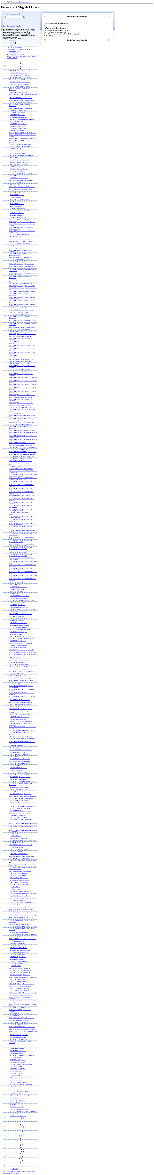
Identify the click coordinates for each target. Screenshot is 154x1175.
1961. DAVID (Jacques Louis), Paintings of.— (21, 77)
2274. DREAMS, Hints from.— (18, 957)
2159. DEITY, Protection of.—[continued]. (20, 643)
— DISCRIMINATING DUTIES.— (19, 854)
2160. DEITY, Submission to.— (18, 645)
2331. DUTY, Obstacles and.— (18, 1098)
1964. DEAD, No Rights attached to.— (20, 84)
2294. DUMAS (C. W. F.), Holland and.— (20, 1007)
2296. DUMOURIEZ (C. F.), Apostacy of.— (20, 1013)
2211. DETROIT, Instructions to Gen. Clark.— (21, 781)
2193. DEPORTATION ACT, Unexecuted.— (20, 736)
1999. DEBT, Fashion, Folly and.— (19, 169)
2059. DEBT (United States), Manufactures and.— (22, 334)
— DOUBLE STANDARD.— (17, 941)
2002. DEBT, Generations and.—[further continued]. (23, 175)
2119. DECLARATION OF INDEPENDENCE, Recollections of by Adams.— (21, 527)
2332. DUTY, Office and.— (17, 1100)
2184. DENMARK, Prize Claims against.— (20, 709)
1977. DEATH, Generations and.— (19, 117)
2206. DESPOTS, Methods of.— (18, 768)
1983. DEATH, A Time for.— (17, 130)
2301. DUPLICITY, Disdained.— (18, 1024)
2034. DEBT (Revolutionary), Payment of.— (21, 261)
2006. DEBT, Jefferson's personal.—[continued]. (22, 187)
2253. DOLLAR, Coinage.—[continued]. (20, 902)
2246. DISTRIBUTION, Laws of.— (19, 882)
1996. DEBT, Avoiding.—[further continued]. (21, 162)
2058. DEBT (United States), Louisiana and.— (21, 331)
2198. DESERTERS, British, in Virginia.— (20, 750)
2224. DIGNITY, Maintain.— (17, 815)
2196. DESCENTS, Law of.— (18, 745)
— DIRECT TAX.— (16, 833)
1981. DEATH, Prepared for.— (18, 126)
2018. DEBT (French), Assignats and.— (20, 219)
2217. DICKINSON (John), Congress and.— (21, 798)
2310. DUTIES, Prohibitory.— (18, 1048)
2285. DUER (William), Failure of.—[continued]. (22, 983)
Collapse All (7, 1173)
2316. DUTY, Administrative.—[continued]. (20, 1064)
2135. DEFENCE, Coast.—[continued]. (20, 584)
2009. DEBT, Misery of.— (17, 195)
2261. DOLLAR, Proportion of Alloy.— (20, 924)
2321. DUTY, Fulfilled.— (17, 1075)
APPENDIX (14, 1169)
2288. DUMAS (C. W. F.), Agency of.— (20, 990)
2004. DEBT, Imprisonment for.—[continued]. (21, 180)
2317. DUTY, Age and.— (17, 1066)
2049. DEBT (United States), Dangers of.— (20, 307)
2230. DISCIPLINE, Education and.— (20, 838)
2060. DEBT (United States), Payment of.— (20, 336)
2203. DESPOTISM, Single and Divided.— (20, 761)
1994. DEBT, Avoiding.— (17, 157)
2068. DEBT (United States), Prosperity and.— (21, 361)
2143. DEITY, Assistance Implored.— (19, 607)
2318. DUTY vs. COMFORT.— (18, 1068)
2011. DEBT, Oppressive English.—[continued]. (22, 201)
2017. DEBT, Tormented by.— (18, 217)
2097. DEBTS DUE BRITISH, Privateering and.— (22, 447)
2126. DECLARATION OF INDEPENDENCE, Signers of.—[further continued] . (21, 555)
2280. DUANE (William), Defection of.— (20, 972)
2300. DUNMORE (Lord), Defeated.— (20, 1022)
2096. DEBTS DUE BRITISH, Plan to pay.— (21, 445)
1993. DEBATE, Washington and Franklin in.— (21, 155)
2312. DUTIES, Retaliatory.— (18, 1053)
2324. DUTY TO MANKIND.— (18, 1082)
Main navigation (24, 2)
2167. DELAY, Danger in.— (17, 662)
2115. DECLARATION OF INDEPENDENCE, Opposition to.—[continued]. (21, 510)
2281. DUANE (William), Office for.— (20, 974)
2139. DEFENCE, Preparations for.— (19, 596)
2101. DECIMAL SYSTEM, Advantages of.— (21, 456)
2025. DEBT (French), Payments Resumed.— (21, 239)
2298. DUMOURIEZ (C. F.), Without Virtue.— (21, 1018)
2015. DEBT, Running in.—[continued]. (20, 210)
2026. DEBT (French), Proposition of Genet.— (21, 241)
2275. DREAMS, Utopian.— (17, 959)
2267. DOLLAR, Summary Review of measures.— (22, 939)
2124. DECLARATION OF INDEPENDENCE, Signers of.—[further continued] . (21, 548)
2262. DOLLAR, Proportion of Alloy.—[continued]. (23, 926)
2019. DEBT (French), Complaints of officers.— (22, 222)
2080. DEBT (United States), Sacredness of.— (21, 397)
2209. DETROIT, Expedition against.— (20, 777)
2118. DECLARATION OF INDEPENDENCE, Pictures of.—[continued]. (21, 523)
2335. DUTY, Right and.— (17, 1107)
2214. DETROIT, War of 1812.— (18, 789)
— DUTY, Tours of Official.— (18, 1116)
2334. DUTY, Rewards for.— (17, 1104)
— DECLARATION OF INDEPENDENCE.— (21, 469)
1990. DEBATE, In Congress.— (18, 148)
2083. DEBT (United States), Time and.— (20, 405)
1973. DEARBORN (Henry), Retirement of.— (21, 108)
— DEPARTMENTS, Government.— (19, 717)
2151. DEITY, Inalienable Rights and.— (20, 625)
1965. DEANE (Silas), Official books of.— (20, 86)
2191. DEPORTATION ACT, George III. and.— (21, 730)
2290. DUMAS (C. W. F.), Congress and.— (20, 995)
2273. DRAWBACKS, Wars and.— (19, 954)
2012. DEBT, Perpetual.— (17, 204)
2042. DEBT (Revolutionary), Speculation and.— (22, 286)
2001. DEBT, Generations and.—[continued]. (21, 173)
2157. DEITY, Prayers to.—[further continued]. (21, 638)
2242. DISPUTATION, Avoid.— (18, 873)
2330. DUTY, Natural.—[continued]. (19, 1095)
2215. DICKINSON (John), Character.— (20, 794)
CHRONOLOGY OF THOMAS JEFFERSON (20, 50)
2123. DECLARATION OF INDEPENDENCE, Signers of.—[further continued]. (21, 544)
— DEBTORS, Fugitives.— (17, 413)
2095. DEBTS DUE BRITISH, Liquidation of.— (22, 443)
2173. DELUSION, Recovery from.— (19, 675)
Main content (15, 2)
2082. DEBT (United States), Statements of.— (21, 402)
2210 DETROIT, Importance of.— (19, 779)
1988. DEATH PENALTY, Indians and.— (20, 144)
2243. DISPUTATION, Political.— (19, 875)
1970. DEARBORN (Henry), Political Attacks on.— (22, 100)
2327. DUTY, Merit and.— (17, 1089)
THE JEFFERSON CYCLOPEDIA (16, 54)
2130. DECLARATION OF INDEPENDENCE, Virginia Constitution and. (21, 569)
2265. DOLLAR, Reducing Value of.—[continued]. (22, 934)
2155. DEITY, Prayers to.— (17, 634)
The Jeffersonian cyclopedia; (12, 26)
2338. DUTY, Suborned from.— (18, 1113)
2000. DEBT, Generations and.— (18, 171)
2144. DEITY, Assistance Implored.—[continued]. (22, 609)
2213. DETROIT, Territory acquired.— (20, 787)
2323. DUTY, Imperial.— (17, 1080)
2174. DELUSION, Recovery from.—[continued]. (22, 678)
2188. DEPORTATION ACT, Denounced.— (20, 721)
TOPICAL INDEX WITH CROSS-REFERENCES (21, 1171)
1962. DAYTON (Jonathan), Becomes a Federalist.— (23, 79)
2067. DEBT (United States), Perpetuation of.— (21, 359)
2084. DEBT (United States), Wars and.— (20, 407)
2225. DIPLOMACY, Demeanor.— (19, 817)
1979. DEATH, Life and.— (17, 121)
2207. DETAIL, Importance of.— (18, 772)
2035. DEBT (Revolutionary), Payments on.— (21, 264)
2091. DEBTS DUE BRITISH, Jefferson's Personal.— (23, 430)
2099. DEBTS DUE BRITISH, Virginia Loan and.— (22, 452)
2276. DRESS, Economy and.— (18, 961)
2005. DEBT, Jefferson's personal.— (19, 184)
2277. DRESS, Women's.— (17, 963)
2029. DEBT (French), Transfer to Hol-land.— (21, 248)
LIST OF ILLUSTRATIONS (15, 47)
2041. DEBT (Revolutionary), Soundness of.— (21, 283)
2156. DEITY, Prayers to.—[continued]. (20, 636)
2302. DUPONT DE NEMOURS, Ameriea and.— (22, 1027)
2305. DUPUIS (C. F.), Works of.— (19, 1035)
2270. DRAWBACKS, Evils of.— (18, 948)
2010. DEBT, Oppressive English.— (19, 199)
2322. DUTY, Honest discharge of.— (19, 1077)
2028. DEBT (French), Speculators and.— (20, 245)
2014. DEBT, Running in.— (17, 208)
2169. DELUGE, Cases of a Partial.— (19, 666)
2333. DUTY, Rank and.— (17, 1102)
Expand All (14, 1173)
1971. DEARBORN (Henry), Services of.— (20, 102)
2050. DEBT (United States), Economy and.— (21, 310)
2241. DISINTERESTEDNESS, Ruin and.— (21, 871)
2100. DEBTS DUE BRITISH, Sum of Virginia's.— (22, 454)
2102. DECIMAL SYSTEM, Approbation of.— (21, 458)
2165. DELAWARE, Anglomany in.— (19, 657)
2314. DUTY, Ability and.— (17, 1059)
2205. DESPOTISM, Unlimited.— (19, 765)
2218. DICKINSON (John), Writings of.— (20, 800)
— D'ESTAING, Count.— (17, 770)
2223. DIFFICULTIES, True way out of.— (20, 813)
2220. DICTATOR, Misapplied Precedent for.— (21, 806)
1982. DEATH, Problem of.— (18, 128)
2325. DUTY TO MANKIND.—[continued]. (21, 1084)
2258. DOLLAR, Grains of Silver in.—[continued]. (22, 915)
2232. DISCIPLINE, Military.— (18, 842)
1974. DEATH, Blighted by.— (18, 110)
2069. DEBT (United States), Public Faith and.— (22, 363)
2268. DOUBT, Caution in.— (17, 943)
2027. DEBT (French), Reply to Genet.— (20, 243)
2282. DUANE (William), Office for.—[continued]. (22, 977)
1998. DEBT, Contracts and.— (18, 166)
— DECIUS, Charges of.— (17, 466)
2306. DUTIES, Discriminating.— (19, 1037)
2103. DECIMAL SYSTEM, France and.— (20, 461)
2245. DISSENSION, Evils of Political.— (20, 880)
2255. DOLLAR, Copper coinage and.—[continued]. (23, 907)
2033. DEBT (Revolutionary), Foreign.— (20, 259)
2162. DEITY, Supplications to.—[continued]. (21, 649)
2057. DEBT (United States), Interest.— (20, 329)
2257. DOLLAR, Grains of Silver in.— (20, 912)
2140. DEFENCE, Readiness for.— (19, 598)
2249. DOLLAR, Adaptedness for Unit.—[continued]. (23, 893)
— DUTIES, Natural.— (16, 1057)
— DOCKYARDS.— (16, 889)
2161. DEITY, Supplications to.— (19, 647)
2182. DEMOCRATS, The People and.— (20, 704)
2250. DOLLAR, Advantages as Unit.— (20, 895)
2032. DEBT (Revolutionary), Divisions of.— (21, 257)
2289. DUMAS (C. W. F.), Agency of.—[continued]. (23, 992)
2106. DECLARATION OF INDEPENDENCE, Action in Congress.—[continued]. (23, 475)
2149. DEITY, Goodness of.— (18, 620)
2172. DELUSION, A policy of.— (19, 673)
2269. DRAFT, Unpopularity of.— (19, 945)
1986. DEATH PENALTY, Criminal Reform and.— (22, 138)
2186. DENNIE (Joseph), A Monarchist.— (20, 714)
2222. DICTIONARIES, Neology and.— (20, 810)
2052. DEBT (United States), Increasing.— (20, 314)
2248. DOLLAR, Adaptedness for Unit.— (20, 891)
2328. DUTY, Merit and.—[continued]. (20, 1091)
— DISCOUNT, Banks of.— (17, 847)
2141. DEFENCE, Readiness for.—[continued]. (21, 600)
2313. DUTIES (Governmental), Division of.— (21, 1055)
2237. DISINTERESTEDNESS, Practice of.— (21, 858)
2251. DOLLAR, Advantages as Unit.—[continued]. (22, 898)
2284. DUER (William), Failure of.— (19, 981)
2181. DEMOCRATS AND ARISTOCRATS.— (21, 702)
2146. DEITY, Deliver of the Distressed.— (20, 614)
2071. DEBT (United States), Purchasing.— (20, 369)
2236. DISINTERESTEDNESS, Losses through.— (22, 856)
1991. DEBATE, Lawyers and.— (18, 151)
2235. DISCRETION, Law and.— (18, 851)
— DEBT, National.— (16, 197)
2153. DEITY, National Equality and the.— (20, 629)
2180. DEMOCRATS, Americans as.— (20, 700)
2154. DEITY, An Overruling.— (18, 632)
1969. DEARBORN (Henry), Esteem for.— (20, 98)
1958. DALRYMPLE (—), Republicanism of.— (21, 70)
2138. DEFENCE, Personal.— (18, 593)
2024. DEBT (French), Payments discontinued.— (22, 236)
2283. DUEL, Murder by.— (17, 979)
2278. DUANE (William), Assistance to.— (20, 968)
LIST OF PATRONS (13, 52)
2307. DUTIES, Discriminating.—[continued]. (21, 1039)
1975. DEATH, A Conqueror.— (18, 112)
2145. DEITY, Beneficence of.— (18, 611)
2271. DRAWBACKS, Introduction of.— (20, 950)
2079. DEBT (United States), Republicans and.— (22, 395)
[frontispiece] (12, 41)
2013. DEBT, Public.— (16, 206)
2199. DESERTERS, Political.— (18, 752)
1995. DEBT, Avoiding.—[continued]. (20, 160)
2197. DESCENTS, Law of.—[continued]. (20, 747)
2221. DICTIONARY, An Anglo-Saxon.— (20, 808)
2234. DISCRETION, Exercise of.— (19, 849)
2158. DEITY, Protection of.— (18, 641)
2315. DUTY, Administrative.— (18, 1062)
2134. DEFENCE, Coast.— (17, 582)
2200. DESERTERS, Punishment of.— (20, 754)
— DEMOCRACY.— (16, 683)
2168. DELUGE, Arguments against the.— (20, 664)
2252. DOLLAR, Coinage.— (17, 900)
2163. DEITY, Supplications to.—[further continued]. (23, 652)
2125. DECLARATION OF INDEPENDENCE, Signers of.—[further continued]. (21, 551)
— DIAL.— (15, 791)
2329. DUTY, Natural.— (16, 1093)
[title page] (13, 43)
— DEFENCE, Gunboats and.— (18, 587)
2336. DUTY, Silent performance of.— (20, 1109)
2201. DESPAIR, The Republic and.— (20, 756)
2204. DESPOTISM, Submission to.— (20, 763)
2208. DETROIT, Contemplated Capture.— (20, 774)
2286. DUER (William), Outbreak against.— (21, 986)
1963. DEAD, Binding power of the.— (20, 82)
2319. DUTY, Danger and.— (17, 1071)
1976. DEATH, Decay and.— (17, 115)
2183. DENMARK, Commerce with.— (20, 706)
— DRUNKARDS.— (16, 966)
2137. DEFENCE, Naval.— (17, 591)
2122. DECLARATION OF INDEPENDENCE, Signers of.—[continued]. (21, 541)
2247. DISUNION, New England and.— (20, 884)
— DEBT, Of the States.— (17, 213)
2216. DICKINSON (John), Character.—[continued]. (23, 796)
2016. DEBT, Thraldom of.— (17, 215)
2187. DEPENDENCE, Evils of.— (19, 719)
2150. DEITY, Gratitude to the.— (18, 623)
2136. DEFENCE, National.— (18, 589)
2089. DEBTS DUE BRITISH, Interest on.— (21, 424)
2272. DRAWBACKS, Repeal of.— (19, 952)
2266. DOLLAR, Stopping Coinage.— (20, 936)
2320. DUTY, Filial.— (16, 1073)
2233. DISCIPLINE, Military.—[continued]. (20, 845)
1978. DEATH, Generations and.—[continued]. (21, 119)
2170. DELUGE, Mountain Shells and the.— (21, 669)
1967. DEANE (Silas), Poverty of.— (19, 92)
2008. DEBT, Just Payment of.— (18, 192)
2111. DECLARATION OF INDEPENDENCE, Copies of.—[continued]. (21, 492)
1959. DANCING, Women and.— (18, 73)
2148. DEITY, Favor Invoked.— (18, 618)
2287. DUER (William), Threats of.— (19, 988)
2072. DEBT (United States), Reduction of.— (21, 371)
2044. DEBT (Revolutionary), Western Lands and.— (23, 291)
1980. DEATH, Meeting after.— (18, 124)
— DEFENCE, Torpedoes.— (17, 605)
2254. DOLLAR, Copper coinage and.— (20, 904)
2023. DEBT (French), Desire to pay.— (20, 234)
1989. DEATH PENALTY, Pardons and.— (20, 146)
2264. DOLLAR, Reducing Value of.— (20, 932)
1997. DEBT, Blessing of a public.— (19, 164)
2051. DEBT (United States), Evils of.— (20, 312)
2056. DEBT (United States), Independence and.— (22, 327)
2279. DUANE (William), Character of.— (20, 970)
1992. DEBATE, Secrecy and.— (18, 153)
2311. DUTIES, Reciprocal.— (18, 1051)
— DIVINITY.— (15, 886)
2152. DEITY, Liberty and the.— (18, 627)
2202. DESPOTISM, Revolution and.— (20, 759)
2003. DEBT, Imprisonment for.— (19, 178)
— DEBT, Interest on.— (16, 182)
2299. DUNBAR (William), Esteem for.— (20, 1020)
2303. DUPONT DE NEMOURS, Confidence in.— (22, 1029)
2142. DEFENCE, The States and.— (19, 602)
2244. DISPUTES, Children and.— (19, 877)
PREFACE (13, 45)
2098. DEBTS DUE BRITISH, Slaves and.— (21, 449)
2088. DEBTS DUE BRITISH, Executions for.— (22, 422)
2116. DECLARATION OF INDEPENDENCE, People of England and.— (21, 517)
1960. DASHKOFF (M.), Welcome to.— (20, 75)
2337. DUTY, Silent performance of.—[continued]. (22, 1111)
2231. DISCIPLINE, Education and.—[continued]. (22, 840)
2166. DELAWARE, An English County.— (20, 660)
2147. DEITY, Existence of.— (18, 616)
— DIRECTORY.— (16, 836)
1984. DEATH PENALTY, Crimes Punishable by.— (22, 132)
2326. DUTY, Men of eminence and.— (20, 1086)
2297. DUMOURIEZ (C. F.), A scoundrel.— (20, 1015)
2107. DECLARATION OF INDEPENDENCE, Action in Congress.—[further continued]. (23, 478)
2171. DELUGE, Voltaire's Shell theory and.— (21, 671)
